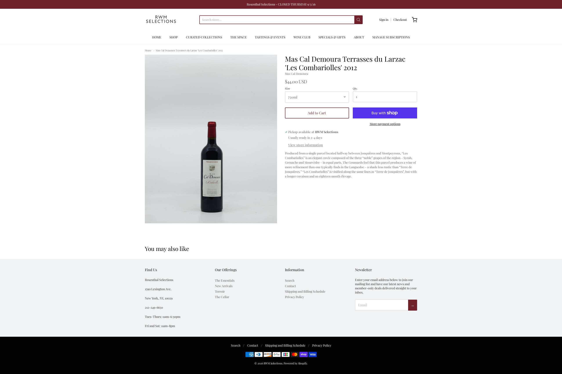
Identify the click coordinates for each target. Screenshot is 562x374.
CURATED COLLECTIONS (204, 37)
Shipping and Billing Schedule (305, 291)
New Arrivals (223, 286)
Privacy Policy (294, 297)
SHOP (173, 37)
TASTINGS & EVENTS (270, 37)
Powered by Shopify (295, 363)
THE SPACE (238, 37)
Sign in (383, 20)
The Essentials (224, 280)
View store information (305, 145)
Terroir (220, 291)
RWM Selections (273, 363)
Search (289, 280)
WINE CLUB (302, 37)
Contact (290, 286)
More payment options (385, 124)
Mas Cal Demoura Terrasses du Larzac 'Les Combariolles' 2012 (189, 50)
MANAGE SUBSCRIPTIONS (391, 37)
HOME (156, 37)
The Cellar (222, 297)
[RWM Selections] (161, 20)
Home (148, 50)
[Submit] (358, 19)
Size (287, 88)
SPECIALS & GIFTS (332, 37)
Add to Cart (317, 113)
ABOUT (359, 37)
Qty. (355, 88)
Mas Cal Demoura (296, 73)
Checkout (400, 20)
